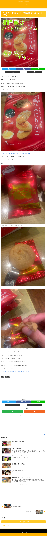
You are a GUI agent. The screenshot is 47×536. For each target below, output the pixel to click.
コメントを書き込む (23, 522)
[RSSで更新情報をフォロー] (34, 411)
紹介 (3, 376)
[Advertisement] (23, 389)
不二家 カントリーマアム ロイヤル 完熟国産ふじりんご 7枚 (16, 153)
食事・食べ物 (8, 376)
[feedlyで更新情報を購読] (12, 411)
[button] (43, 267)
